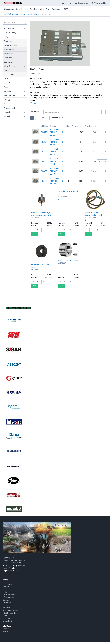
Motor (22, 14)
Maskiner (7, 91)
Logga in (6, 629)
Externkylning (9, 49)
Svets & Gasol (9, 95)
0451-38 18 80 (15, 563)
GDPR (66, 9)
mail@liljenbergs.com (18, 560)
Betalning (6, 608)
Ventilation (8, 83)
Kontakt (19, 9)
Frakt (48, 9)
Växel (6, 79)
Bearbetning (9, 104)
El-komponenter (10, 108)
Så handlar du (8, 597)
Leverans (6, 605)
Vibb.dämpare (9, 66)
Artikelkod (44, 126)
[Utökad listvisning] (43, 118)
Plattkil (6, 70)
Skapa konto (8, 621)
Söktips (6, 600)
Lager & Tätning (10, 33)
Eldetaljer (7, 112)
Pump (6, 87)
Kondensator (9, 74)
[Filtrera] (104, 112)
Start (5, 14)
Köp (34, 234)
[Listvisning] (32, 118)
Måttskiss (33, 103)
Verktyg (7, 100)
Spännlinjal (8, 62)
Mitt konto (7, 603)
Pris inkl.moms (90, 126)
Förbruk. (7, 116)
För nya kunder (8, 595)
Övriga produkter (33, 14)
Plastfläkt (8, 58)
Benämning (54, 126)
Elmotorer (8, 41)
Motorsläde (8, 53)
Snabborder (57, 9)
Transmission (9, 28)
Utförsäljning (9, 9)
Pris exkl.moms (77, 126)
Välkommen (13, 14)
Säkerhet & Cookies (10, 610)
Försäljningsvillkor (37, 9)
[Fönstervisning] (37, 118)
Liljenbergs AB (8, 558)
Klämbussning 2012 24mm (68, 260)
